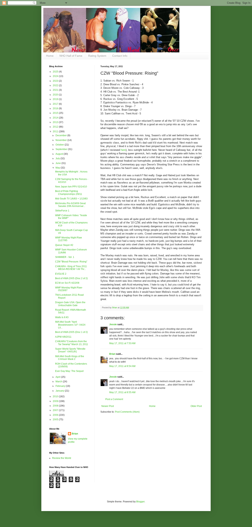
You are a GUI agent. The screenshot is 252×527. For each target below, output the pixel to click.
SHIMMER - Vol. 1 (64, 257)
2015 (56, 113)
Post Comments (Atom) (127, 411)
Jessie (113, 324)
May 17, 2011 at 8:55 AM (122, 392)
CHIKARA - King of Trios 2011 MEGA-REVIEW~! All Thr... (71, 267)
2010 (56, 396)
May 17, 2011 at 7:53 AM (122, 343)
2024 (56, 76)
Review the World (61, 458)
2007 (56, 410)
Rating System (97, 55)
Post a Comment (114, 399)
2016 (56, 108)
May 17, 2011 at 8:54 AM (122, 366)
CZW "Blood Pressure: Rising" (71, 261)
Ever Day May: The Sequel (69, 371)
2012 (56, 126)
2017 (56, 104)
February (61, 386)
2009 (56, 401)
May (58, 167)
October (60, 144)
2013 (56, 122)
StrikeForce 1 (62, 210)
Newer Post (107, 406)
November (61, 140)
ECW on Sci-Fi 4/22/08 (67, 283)
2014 (56, 117)
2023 (56, 81)
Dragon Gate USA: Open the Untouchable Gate (70, 304)
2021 (56, 90)
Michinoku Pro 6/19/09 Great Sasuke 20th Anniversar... (70, 204)
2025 (56, 71)
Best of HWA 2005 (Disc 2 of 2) (71, 278)
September (62, 149)
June (58, 163)
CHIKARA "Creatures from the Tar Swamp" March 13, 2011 (71, 342)
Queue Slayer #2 (64, 245)
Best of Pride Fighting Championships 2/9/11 (68, 192)
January (60, 390)
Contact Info (119, 55)
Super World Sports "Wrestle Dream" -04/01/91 (70, 350)
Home (50, 55)
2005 (56, 419)
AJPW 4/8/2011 (63, 336)
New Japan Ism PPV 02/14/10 (71, 186)
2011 (56, 131)
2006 (56, 415)
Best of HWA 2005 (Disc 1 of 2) (71, 332)
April (58, 377)
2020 (56, 94)
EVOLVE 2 (60, 273)
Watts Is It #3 (62, 317)
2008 (56, 405)
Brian (112, 354)
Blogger (140, 501)
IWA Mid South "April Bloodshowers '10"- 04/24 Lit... (70, 324)
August (60, 154)
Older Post (196, 406)
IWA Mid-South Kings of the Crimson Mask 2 (69, 357)
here (123, 149)
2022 (56, 85)
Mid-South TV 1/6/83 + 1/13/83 (71, 198)
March (59, 381)
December (61, 135)
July (58, 158)
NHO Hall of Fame (70, 55)
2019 (56, 99)
